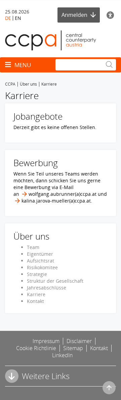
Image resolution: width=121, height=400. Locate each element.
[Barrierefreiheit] (111, 15)
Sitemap (73, 348)
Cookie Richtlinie (36, 348)
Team (33, 247)
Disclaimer (79, 341)
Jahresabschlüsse (46, 287)
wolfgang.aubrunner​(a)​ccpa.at (62, 194)
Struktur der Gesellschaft (55, 281)
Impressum (46, 341)
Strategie (37, 274)
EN (18, 18)
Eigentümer (40, 254)
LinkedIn (62, 355)
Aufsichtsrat (40, 260)
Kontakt (35, 301)
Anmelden (75, 15)
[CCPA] (50, 40)
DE (8, 18)
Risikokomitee (42, 267)
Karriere (36, 294)
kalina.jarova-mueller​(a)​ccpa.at (56, 200)
